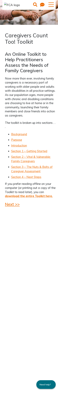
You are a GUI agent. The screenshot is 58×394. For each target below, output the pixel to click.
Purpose (16, 140)
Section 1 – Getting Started (29, 151)
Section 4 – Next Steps (26, 177)
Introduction (19, 145)
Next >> (12, 204)
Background (19, 134)
